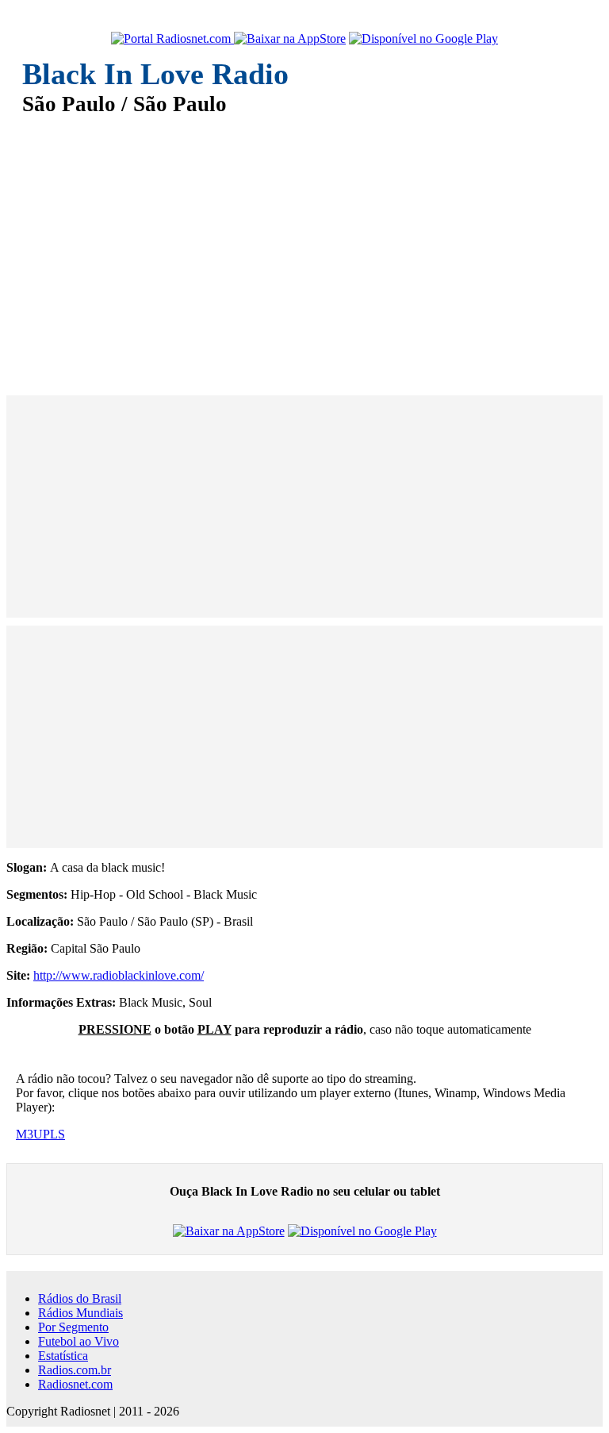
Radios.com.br (74, 1370)
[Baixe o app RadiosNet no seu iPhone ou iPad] (290, 39)
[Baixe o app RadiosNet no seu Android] (423, 39)
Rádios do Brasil (79, 1298)
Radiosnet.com (75, 1384)
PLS (54, 1134)
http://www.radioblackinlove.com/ (118, 975)
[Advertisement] (304, 244)
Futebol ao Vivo (78, 1341)
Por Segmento (73, 1327)
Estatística (63, 1355)
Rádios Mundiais (80, 1312)
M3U (29, 1134)
